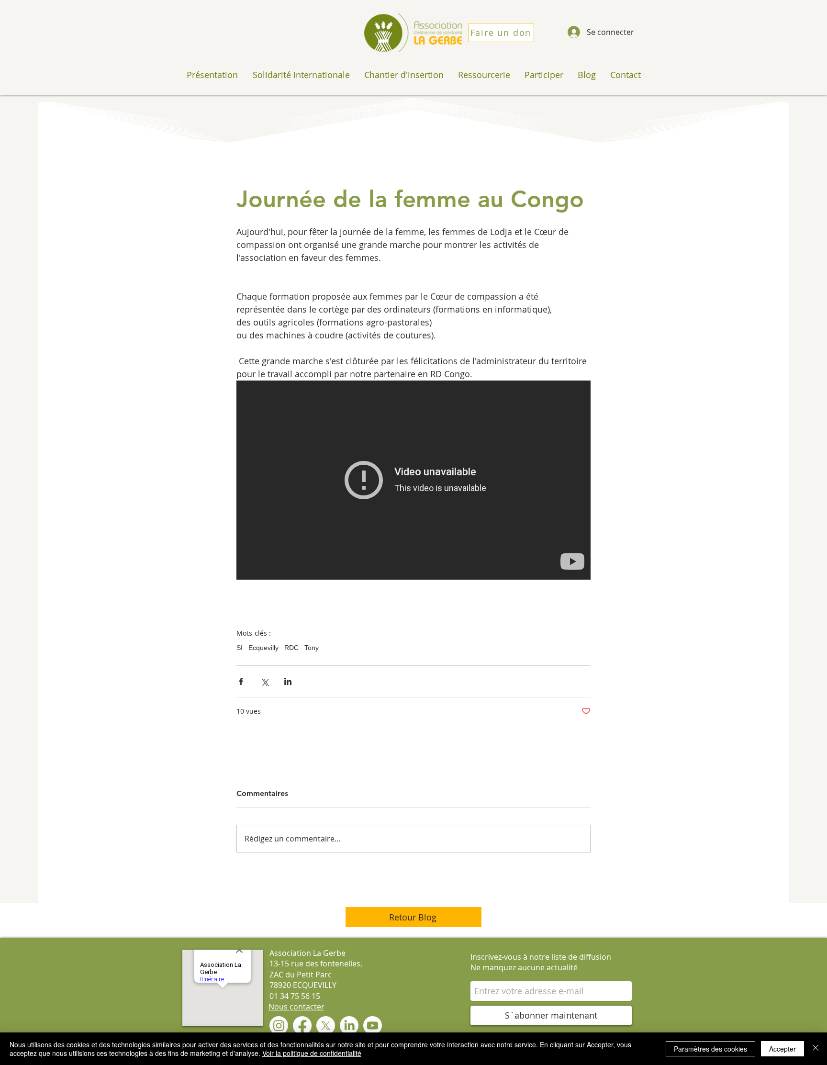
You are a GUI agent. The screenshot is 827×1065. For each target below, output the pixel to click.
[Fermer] (815, 1048)
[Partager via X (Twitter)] (264, 681)
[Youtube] (372, 1025)
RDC (291, 647)
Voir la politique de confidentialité (311, 1053)
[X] (325, 1025)
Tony (311, 647)
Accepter (782, 1049)
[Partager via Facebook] (241, 681)
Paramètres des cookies (710, 1049)
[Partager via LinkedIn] (287, 681)
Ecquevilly (263, 647)
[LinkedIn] (349, 1025)
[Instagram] (278, 1025)
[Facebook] (302, 1025)
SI (239, 647)
